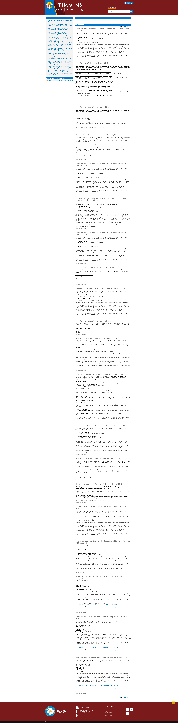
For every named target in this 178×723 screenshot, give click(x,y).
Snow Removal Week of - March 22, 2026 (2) (92, 63)
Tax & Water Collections (109, 715)
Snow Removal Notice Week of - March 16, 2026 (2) (94, 267)
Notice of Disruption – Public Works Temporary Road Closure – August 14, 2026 (60, 42)
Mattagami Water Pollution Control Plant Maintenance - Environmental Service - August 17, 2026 (59, 39)
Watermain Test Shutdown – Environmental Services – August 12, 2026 (60, 45)
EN (119, 3)
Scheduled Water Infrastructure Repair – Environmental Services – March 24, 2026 (102, 30)
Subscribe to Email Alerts (66, 80)
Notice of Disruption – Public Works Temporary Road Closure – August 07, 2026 (60, 50)
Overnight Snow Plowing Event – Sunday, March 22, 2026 (96, 135)
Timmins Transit (108, 716)
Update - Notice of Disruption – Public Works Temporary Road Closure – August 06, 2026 (59, 56)
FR (121, 3)
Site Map (130, 721)
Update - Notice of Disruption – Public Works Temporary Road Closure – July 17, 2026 (59, 68)
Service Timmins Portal (84, 707)
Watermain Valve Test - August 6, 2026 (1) (59, 52)
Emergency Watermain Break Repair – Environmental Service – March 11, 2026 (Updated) (102, 542)
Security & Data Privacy (123, 721)
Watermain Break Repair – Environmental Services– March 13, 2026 (100, 426)
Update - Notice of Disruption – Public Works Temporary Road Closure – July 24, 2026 (59, 64)
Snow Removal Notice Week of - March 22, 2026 (93, 107)
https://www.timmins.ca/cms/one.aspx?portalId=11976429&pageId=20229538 (96, 604)
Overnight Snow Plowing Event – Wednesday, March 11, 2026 (98, 458)
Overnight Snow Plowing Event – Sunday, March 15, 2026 (96, 338)
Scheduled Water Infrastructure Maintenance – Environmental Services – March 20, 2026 (102, 165)
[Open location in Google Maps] (78, 711)
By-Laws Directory (108, 711)
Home (115, 3)
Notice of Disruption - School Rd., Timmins (59, 61)
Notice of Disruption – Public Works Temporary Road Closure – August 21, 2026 (60, 23)
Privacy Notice (115, 721)
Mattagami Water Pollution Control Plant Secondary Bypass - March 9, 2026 (101, 618)
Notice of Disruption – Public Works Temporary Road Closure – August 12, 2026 (60, 47)
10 (127, 26)
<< (115, 26)
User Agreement (107, 721)
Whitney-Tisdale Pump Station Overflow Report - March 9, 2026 (98, 576)
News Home (112, 7)
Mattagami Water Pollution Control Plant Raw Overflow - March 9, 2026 (101, 658)
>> (130, 26)
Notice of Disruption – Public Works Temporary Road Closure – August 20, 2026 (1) (60, 30)
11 (128, 26)
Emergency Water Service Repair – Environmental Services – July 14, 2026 (58, 71)
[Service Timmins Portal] (78, 707)
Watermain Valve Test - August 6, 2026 (58, 53)
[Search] (131, 11)
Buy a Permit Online (109, 709)
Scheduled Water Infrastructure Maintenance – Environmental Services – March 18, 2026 (102, 234)
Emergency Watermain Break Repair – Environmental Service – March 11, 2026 (102, 507)
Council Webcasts (108, 712)
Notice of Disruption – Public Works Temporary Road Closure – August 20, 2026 (60, 33)
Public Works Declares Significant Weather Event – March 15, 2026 (100, 374)
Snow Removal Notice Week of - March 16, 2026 (93, 321)
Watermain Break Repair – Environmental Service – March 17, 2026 (100, 288)
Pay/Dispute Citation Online (110, 713)
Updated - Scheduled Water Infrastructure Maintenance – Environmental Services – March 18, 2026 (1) (101, 199)
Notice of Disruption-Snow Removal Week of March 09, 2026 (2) (99, 484)
